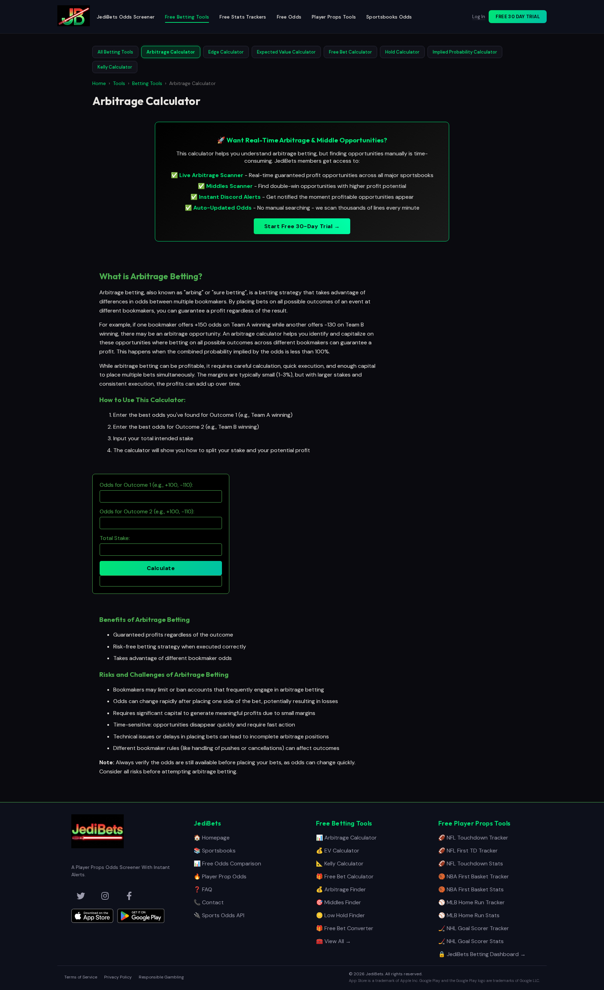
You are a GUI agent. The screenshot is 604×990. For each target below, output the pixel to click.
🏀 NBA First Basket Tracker (473, 876)
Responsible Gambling (161, 977)
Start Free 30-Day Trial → (302, 226)
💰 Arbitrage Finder (341, 889)
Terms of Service (80, 977)
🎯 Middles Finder (338, 902)
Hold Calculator (402, 52)
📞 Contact (209, 902)
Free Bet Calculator (350, 52)
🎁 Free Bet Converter (344, 928)
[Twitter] (81, 896)
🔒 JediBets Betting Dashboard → (482, 954)
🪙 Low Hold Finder (340, 915)
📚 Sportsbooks (215, 850)
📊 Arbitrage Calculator (346, 837)
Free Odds (289, 17)
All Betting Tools (115, 52)
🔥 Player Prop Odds (220, 876)
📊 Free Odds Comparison (227, 863)
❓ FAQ (203, 889)
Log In (478, 17)
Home (99, 83)
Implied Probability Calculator (465, 52)
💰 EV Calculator (337, 850)
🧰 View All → (333, 941)
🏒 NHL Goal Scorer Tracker (473, 928)
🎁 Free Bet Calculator (345, 876)
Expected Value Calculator (286, 52)
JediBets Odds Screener (125, 17)
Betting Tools (147, 83)
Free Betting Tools (187, 17)
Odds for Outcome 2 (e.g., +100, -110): (147, 511)
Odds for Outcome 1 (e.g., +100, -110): (146, 485)
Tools (119, 83)
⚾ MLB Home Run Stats (468, 915)
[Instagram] (105, 896)
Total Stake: (115, 538)
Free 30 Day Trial (518, 17)
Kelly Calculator (115, 67)
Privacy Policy (118, 977)
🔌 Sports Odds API (219, 915)
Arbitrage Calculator (170, 52)
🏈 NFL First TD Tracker (468, 850)
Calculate (161, 568)
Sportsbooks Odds (389, 17)
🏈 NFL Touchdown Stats (470, 863)
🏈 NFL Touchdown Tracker (473, 837)
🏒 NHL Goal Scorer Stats (471, 941)
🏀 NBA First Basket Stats (471, 889)
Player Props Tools (334, 17)
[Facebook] (129, 896)
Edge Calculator (226, 52)
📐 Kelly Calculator (340, 863)
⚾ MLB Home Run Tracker (471, 902)
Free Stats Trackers (243, 17)
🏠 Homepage (212, 837)
